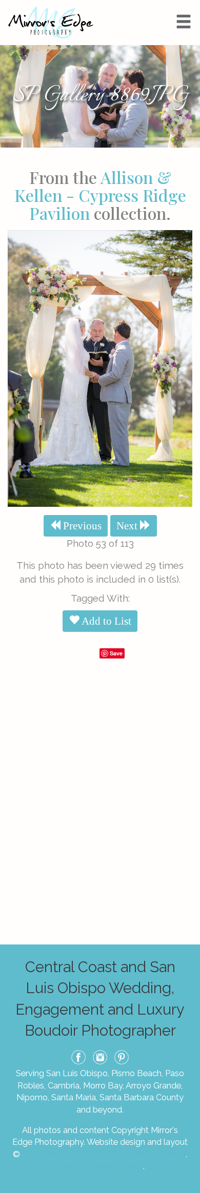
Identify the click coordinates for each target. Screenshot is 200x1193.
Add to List (105, 621)
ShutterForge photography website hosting (104, 1154)
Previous (81, 526)
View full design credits (99, 1166)
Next (128, 526)
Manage (186, 5)
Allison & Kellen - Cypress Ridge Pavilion (100, 195)
